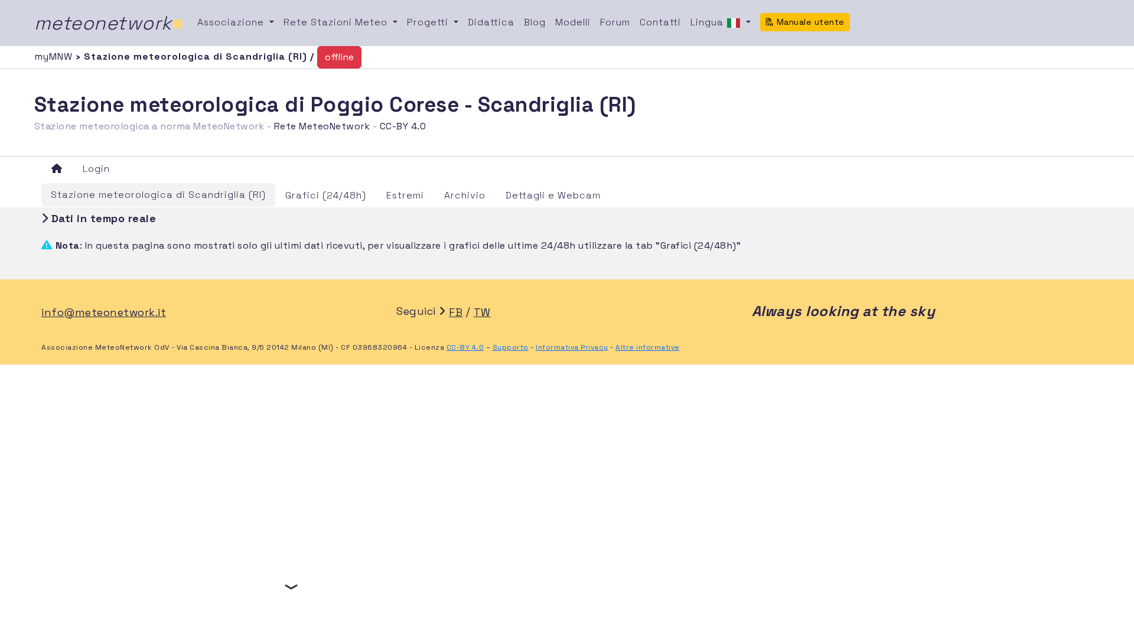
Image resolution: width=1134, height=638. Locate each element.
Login (96, 168)
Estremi (405, 195)
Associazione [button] (232, 22)
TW (482, 312)
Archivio (464, 195)
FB (455, 312)
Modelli (573, 22)
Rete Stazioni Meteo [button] (337, 22)
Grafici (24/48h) (325, 195)
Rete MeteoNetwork (322, 126)
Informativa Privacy (572, 347)
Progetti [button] (429, 22)
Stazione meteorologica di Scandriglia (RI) (158, 194)
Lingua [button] (708, 22)
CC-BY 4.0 (403, 126)
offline (339, 57)
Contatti (660, 22)
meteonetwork (109, 23)
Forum (615, 22)
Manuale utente (809, 22)
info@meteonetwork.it (103, 312)
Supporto (511, 347)
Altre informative (647, 347)
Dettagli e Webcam (553, 195)
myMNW (55, 56)
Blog (535, 22)
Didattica (491, 22)
